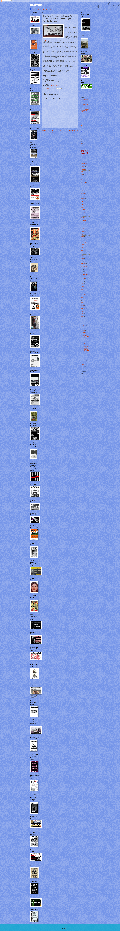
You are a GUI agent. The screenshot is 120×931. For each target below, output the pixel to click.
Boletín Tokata (83, 176)
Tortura (59, 90)
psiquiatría (82, 291)
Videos (82, 313)
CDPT (82, 185)
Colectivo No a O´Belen (85, 125)
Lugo (82, 269)
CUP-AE (82, 239)
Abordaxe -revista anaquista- (85, 131)
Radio (82, 295)
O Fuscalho (83, 278)
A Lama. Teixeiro (84, 161)
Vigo (81, 314)
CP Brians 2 (83, 203)
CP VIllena (83, 233)
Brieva (82, 177)
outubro (84, 327)
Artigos (82, 171)
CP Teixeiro (83, 226)
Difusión (82, 247)
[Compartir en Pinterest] (61, 88)
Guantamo (82, 258)
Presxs (82, 288)
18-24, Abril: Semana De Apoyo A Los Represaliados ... (86, 345)
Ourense (82, 281)
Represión (82, 299)
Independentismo (83, 260)
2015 (83, 362)
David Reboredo (83, 241)
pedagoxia (82, 283)
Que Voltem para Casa (84, 294)
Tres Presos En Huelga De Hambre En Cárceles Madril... (85, 354)
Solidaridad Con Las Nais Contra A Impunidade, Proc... (86, 340)
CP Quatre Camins (84, 220)
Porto (82, 284)
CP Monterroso (83, 215)
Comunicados (83, 193)
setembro (84, 328)
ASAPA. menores (83, 172)
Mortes (82, 271)
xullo (84, 330)
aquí (81, 143)
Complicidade (83, 191)
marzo (84, 359)
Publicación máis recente (47, 130)
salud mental (83, 303)
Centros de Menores (84, 188)
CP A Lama (83, 196)
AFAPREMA (83, 169)
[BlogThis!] (57, 88)
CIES (82, 190)
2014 (83, 364)
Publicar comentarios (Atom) (51, 132)
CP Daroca (82, 206)
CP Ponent (82, 217)
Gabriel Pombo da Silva (85, 256)
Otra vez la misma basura (85, 127)
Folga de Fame (83, 253)
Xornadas (82, 316)
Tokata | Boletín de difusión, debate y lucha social (85, 116)
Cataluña (82, 184)
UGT (82, 311)
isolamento (82, 264)
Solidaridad (83, 307)
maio (84, 332)
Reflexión (82, 297)
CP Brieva (82, 204)
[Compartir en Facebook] (60, 88)
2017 (83, 322)
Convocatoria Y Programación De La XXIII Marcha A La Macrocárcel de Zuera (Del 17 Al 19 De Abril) (85, 119)
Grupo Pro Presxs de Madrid (55, 85)
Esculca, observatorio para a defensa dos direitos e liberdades (85, 101)
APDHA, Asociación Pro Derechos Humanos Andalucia (85, 110)
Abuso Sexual (83, 165)
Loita (82, 268)
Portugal (82, 286)
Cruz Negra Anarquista (84, 104)
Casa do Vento (83, 182)
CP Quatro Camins (84, 222)
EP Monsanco (83, 250)
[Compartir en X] (58, 88)
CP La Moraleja (83, 212)
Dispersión (82, 249)
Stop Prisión (36, 5)
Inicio (60, 130)
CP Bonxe (82, 201)
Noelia (82, 276)
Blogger (66, 928)
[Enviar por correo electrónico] (56, 88)
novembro (84, 325)
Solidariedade (55, 90)
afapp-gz (82, 168)
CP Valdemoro (83, 230)
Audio (82, 174)
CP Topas (82, 228)
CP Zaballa (83, 234)
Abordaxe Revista (84, 163)
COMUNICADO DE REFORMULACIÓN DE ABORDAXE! (85, 133)
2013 (83, 366)
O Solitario (82, 280)
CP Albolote (83, 198)
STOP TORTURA (46, 9)
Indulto (82, 261)
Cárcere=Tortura (83, 180)
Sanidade (82, 305)
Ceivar (82, 187)
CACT (82, 179)
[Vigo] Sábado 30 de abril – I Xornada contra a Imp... (86, 336)
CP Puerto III (83, 218)
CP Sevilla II (83, 223)
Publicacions (83, 292)
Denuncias (48, 90)
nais (81, 272)
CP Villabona (83, 231)
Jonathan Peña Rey (84, 266)
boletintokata (48, 23)
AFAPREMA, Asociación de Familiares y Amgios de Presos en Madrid (85, 106)
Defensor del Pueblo (84, 242)
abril (84, 334)
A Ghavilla (82, 160)
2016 (83, 323)
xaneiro (84, 360)
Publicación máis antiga (73, 130)
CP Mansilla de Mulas (84, 214)
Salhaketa (82, 302)
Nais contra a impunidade (85, 99)
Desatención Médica (84, 245)
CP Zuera (82, 236)
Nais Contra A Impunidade (85, 274)
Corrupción (82, 195)
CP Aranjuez (83, 199)
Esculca (82, 252)
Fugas (82, 255)
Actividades (83, 166)
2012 (83, 368)
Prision (51, 90)
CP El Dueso (83, 209)
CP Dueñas (82, 207)
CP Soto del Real (83, 225)
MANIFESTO (35, 9)
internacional (83, 263)
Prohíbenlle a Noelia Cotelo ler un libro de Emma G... (86, 350)
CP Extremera (83, 210)
